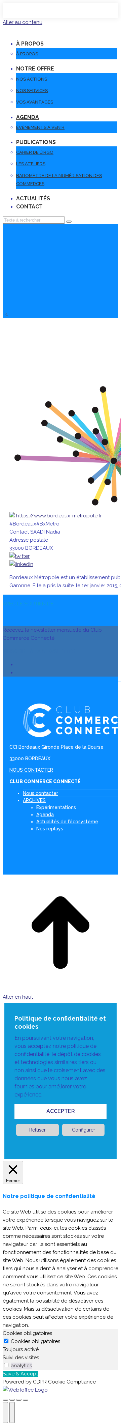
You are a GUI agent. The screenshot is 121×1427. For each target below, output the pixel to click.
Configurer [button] (83, 1130)
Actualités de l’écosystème (67, 821)
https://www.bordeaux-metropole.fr (59, 516)
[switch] (6, 1365)
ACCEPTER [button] (60, 1111)
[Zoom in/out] (25, 1400)
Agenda (45, 814)
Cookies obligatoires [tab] (27, 1333)
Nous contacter (40, 793)
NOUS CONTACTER (31, 770)
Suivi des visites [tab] (21, 1357)
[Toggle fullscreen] (19, 1400)
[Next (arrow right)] (12, 1412)
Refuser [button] (37, 1130)
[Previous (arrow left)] (5, 1412)
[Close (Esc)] (5, 1400)
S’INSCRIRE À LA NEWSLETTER (39, 651)
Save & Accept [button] (20, 1374)
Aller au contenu (22, 22)
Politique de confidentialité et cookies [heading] (60, 1022)
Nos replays (49, 828)
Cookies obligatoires (35, 1341)
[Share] (12, 1400)
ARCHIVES (34, 800)
